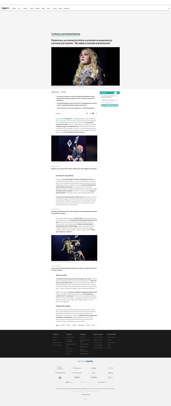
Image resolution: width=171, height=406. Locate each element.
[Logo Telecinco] (77, 368)
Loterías (55, 340)
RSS (109, 388)
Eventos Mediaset (98, 345)
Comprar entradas (98, 337)
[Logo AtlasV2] (69, 382)
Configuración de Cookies (86, 388)
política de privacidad (108, 102)
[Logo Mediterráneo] (102, 382)
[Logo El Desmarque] (60, 372)
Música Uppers (95, 325)
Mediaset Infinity (111, 337)
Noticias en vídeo (57, 345)
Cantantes (74, 325)
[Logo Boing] (94, 373)
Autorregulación (84, 344)
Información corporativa (66, 388)
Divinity (109, 347)
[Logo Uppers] (77, 377)
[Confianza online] (85, 401)
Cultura (68, 325)
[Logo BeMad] (60, 377)
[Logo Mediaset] (85, 362)
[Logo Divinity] (111, 368)
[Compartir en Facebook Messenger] (93, 113)
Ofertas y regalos (98, 340)
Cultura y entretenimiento (65, 33)
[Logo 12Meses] (110, 377)
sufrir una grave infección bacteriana (66, 120)
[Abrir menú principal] (168, 8)
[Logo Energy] (110, 373)
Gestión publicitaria (103, 388)
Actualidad (62, 325)
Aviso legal (58, 388)
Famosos (88, 325)
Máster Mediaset (84, 353)
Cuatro (109, 345)
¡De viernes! (69, 351)
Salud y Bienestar (98, 347)
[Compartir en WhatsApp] (87, 113)
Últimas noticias (57, 342)
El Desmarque (110, 342)
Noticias (55, 337)
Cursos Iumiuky (97, 342)
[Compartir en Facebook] (96, 113)
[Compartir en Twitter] (90, 113)
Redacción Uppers (55, 91)
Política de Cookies (95, 388)
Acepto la (107, 102)
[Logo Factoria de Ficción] (77, 373)
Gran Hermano (70, 337)
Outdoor (68, 353)
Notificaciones (84, 346)
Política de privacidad (76, 388)
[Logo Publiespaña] (85, 382)
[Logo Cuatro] (94, 368)
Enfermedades (81, 325)
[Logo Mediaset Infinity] (60, 368)
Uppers (109, 340)
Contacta (82, 337)
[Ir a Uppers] (5, 8)
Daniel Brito (63, 91)
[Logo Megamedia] (86, 394)
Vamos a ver (69, 348)
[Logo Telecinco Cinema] (94, 377)
